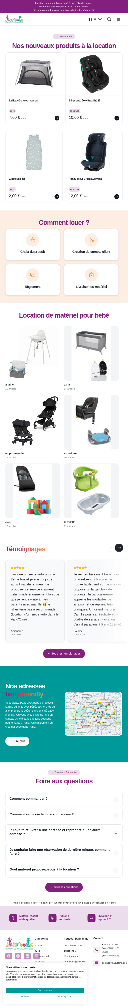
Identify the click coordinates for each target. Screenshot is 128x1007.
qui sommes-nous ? (74, 945)
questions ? (70, 950)
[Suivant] (119, 548)
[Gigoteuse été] (34, 152)
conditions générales (75, 961)
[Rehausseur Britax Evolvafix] (93, 152)
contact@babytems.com (114, 962)
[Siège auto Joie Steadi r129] (94, 74)
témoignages (71, 956)
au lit (37, 950)
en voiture (40, 961)
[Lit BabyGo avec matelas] (34, 74)
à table (38, 945)
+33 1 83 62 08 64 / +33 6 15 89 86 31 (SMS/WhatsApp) (111, 950)
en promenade (42, 956)
